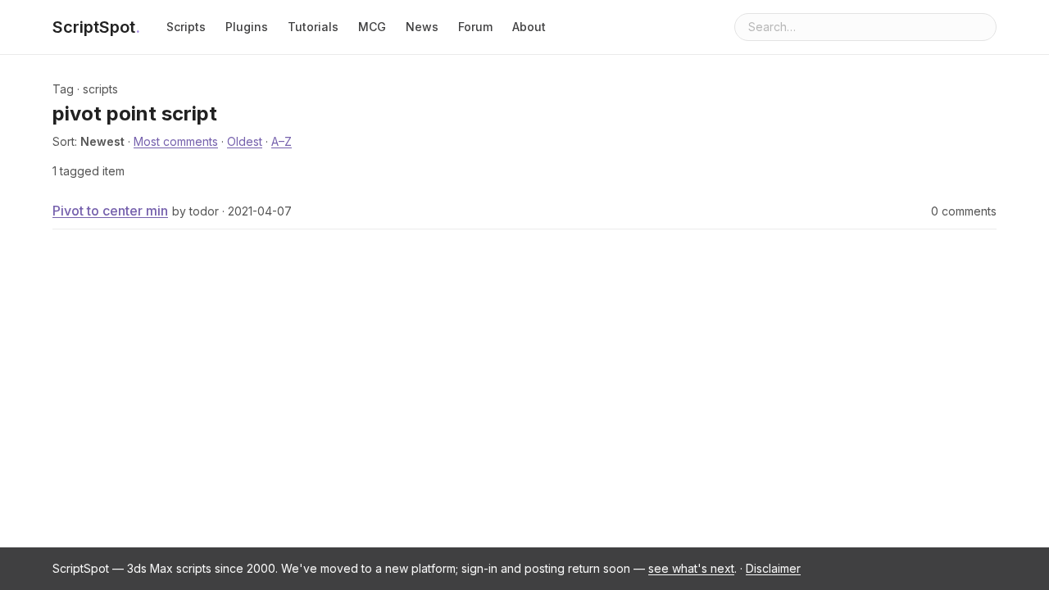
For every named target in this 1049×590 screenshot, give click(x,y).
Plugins (246, 27)
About (529, 27)
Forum (475, 27)
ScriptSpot (96, 27)
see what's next (691, 568)
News (422, 27)
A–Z (281, 141)
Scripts (186, 27)
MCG (372, 27)
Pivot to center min (110, 210)
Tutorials (313, 27)
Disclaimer (773, 568)
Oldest (244, 141)
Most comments (176, 141)
